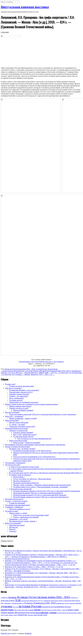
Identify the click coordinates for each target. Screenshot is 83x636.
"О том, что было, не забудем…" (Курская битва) (32, 479)
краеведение (7, 609)
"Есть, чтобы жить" (16, 398)
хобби (45, 615)
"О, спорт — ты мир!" (17, 424)
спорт (15, 615)
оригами (64, 610)
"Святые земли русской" (19, 408)
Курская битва (53, 369)
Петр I (61, 601)
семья (6, 615)
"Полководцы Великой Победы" (26, 483)
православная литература (13, 612)
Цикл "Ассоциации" (13, 523)
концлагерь (46, 607)
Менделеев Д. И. (35, 600)
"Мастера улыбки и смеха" (19, 509)
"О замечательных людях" (23, 436)
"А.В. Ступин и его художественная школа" (34, 439)
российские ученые (46, 612)
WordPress (28, 633)
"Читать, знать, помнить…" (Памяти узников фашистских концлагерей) (42, 485)
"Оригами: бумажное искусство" (22, 426)
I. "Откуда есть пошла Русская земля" (24, 467)
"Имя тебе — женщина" (14, 416)
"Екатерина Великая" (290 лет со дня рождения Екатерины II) (38, 493)
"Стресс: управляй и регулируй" (26, 517)
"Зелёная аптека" (16, 400)
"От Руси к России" (12, 465)
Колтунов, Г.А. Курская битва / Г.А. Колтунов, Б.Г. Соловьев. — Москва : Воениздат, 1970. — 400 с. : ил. (41, 373)
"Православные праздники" (20, 406)
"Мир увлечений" (12, 420)
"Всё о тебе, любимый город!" (25, 434)
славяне (11, 615)
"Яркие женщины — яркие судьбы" (23, 418)
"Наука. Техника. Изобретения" (17, 447)
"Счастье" (13, 531)
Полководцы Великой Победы (17, 559)
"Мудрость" (13, 527)
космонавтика (57, 606)
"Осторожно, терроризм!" (15, 463)
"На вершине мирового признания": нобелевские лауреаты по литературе (35, 445)
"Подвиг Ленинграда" (22, 481)
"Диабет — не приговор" (18, 396)
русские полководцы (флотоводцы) (67, 613)
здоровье (6, 606)
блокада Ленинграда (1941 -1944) (40, 603)
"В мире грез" (10, 384)
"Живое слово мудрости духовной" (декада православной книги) (31, 404)
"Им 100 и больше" (12, 412)
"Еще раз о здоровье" (13, 388)
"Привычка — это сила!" (18, 519)
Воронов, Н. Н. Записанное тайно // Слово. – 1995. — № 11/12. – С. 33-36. (34, 567)
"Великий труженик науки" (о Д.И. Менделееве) (32, 451)
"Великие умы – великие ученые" (22, 449)
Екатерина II (5, 601)
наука (37, 609)
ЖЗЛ (12, 600)
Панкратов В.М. (55, 600)
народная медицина (27, 610)
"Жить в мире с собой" (18, 513)
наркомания (17, 610)
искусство (15, 607)
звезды (67, 603)
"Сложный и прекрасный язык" (17, 505)
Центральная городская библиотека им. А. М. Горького (41, 362)
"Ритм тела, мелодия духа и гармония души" (31, 515)
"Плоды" (12, 529)
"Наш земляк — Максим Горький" (26, 443)
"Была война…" (19, 477)
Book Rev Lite (5, 633)
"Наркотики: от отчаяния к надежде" (24, 402)
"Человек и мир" (11, 511)
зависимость (60, 603)
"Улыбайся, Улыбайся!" (14, 507)
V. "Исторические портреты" (20, 489)
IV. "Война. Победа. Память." (20, 475)
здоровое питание (75, 603)
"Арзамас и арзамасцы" (18, 430)
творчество (22, 615)
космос (68, 606)
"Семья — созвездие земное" (16, 501)
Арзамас (12, 597)
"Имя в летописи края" (18, 441)
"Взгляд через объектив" (19, 422)
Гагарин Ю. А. (74, 597)
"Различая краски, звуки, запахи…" (23, 521)
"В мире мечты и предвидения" (21, 386)
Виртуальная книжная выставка (25, 7)
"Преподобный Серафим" (23, 410)
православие (73, 610)
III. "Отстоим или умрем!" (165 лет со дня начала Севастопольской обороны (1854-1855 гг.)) (45, 473)
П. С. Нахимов (45, 601)
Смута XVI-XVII (69, 601)
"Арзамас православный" (23, 432)
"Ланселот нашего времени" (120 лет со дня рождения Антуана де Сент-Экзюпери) (42, 414)
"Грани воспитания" (17, 503)
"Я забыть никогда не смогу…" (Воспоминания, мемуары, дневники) (40, 487)
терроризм (30, 615)
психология (30, 613)
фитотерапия (38, 615)
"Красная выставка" (17, 525)
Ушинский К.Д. (8, 603)
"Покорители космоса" (14, 499)
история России (41, 369)
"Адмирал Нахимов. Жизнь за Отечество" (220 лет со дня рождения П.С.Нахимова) (46, 491)
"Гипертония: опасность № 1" (21, 392)
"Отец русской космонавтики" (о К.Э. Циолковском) (34, 457)
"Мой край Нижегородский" (16, 428)
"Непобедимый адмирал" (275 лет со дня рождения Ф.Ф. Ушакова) (39, 495)
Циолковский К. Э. (18, 603)
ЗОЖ (18, 600)
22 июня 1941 (4, 597)
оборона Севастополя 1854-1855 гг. (51, 610)
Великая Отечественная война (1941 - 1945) (20, 369)
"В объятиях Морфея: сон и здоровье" (24, 390)
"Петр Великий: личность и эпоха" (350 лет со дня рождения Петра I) (41, 497)
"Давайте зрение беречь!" (19, 394)
